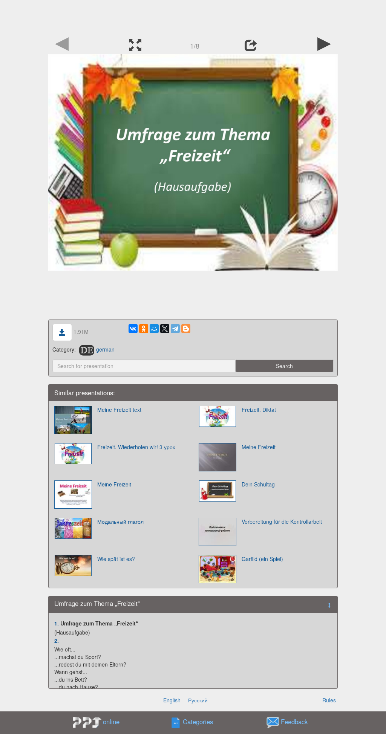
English (172, 700)
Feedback (294, 721)
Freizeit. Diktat (259, 409)
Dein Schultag (258, 484)
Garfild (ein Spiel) (262, 559)
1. (56, 623)
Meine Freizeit (259, 447)
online (111, 721)
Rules (329, 700)
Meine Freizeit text (119, 409)
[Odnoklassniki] (143, 328)
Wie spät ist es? (116, 559)
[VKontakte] (133, 328)
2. (56, 640)
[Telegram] (175, 328)
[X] (164, 328)
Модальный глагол (120, 521)
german (105, 349)
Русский (198, 700)
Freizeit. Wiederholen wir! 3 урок (136, 447)
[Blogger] (185, 328)
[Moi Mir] (154, 328)
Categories (198, 721)
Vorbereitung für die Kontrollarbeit (282, 521)
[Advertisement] (193, 17)
